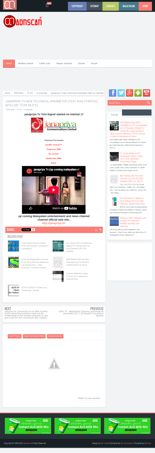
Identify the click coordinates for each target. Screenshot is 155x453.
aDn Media (105, 443)
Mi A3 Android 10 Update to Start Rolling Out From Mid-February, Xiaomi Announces (132, 201)
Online (81, 63)
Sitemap (94, 6)
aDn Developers (126, 443)
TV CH (19, 110)
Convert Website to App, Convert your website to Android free (77, 276)
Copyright (77, 6)
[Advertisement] (103, 36)
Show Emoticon (55, 336)
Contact (110, 6)
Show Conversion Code (34, 336)
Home (145, 6)
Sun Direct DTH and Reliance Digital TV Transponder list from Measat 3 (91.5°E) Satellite (79, 247)
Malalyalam (129, 6)
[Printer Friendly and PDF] (98, 230)
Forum (94, 63)
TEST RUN (10, 110)
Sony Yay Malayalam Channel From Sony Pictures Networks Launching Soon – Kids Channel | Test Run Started (35, 263)
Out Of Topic (14, 336)
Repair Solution (64, 63)
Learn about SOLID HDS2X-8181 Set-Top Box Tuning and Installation (35, 246)
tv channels (28, 110)
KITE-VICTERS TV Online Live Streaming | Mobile (34, 289)
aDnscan (27, 443)
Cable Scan (44, 63)
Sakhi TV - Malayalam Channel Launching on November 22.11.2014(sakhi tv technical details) (81, 313)
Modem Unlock (25, 63)
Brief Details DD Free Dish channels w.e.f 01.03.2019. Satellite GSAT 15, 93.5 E (77, 262)
